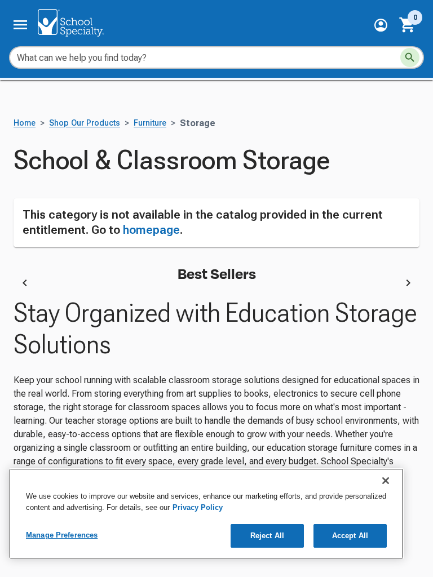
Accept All (350, 535)
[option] (133, 284)
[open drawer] (20, 24)
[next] (408, 284)
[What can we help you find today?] (409, 57)
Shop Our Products (84, 123)
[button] (380, 25)
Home (25, 123)
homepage (151, 230)
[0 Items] (408, 25)
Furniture (150, 123)
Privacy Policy (198, 507)
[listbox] (216, 284)
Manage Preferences (62, 535)
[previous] (25, 284)
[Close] (385, 480)
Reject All (267, 535)
